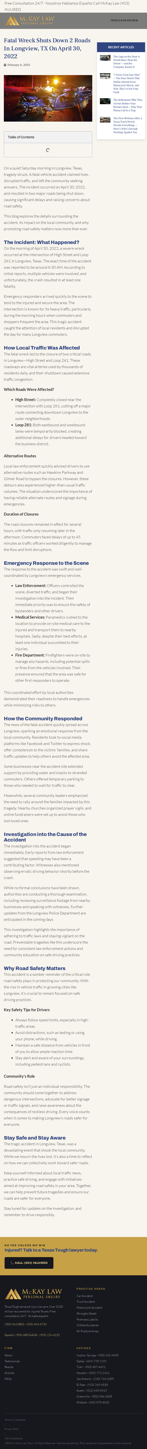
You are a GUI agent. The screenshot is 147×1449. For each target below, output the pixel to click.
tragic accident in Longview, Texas (38, 1143)
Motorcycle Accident (89, 1307)
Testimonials (12, 1361)
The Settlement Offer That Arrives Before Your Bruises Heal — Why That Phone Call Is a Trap (127, 105)
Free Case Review (124, 20)
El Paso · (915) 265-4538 (92, 1385)
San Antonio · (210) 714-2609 (95, 1379)
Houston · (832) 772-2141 (93, 1373)
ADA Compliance (14, 1438)
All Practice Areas (87, 1331)
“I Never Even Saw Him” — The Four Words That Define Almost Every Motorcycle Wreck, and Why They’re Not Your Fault (126, 83)
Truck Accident (86, 1301)
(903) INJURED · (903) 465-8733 (26, 1324)
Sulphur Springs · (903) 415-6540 (97, 1355)
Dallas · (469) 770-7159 (92, 1361)
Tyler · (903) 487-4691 (91, 1367)
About (8, 1355)
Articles (9, 1373)
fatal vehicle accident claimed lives (60, 174)
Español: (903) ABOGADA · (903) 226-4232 (32, 1335)
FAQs (8, 1379)
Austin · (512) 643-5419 (92, 1390)
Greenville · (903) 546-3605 (94, 1396)
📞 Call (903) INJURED (29, 1262)
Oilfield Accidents (87, 1325)
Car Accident (85, 1296)
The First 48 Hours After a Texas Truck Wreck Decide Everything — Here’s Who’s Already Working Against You (127, 125)
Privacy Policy (12, 1428)
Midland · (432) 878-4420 (93, 1402)
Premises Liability (87, 1319)
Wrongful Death (86, 1313)
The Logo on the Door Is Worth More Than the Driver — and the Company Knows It (126, 62)
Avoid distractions (30, 1032)
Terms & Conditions (15, 1419)
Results (9, 1367)
